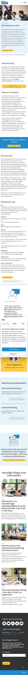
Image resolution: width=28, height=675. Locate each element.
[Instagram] (13, 623)
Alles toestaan (14, 349)
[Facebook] (21, 623)
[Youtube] (8, 623)
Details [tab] (14, 323)
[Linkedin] (4, 623)
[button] (22, 2)
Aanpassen (13, 354)
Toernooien (9, 54)
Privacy (24, 672)
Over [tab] (23, 323)
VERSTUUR (6, 663)
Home (3, 54)
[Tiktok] (17, 623)
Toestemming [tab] (5, 323)
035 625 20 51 (15, 632)
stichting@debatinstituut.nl (11, 634)
